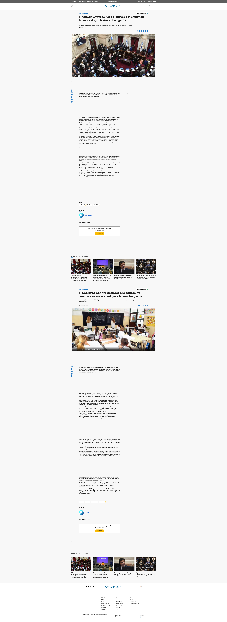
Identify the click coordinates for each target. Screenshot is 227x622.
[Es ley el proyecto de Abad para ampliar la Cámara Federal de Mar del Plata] (124, 266)
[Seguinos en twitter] (86, 587)
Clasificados (95, 1)
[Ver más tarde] (137, 31)
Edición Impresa (152, 1)
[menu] (72, 6)
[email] (145, 31)
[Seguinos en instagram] (90, 587)
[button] (113, 349)
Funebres (89, 1)
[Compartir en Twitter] (143, 31)
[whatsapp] (139, 31)
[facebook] (141, 31)
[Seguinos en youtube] (88, 587)
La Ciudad (74, 1)
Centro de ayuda (118, 615)
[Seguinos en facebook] (93, 587)
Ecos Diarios (88, 215)
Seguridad (84, 1)
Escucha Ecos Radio (142, 1)
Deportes (79, 1)
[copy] (147, 31)
